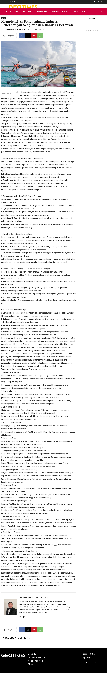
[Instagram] (98, 1)
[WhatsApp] (40, 35)
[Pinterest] (34, 35)
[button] (102, 12)
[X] (101, 1)
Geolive (41, 657)
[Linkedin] (24, 616)
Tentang (32, 657)
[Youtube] (105, 1)
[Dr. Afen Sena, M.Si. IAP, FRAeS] (10, 606)
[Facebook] (94, 1)
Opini (4, 18)
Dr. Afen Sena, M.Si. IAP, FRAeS (15, 29)
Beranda (32, 654)
